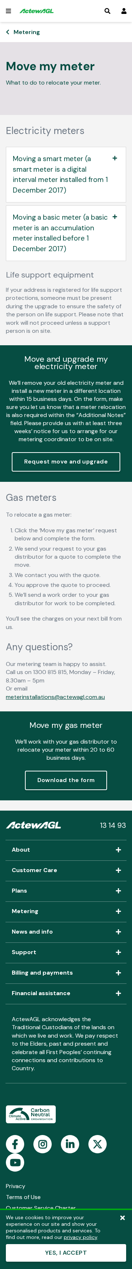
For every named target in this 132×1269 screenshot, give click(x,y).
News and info (32, 932)
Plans (19, 891)
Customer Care (34, 870)
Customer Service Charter (41, 1208)
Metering (27, 32)
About (21, 850)
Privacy (15, 1186)
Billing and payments (42, 973)
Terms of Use (23, 1197)
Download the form (66, 780)
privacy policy (80, 1237)
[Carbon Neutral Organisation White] (31, 1114)
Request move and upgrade (66, 461)
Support (24, 952)
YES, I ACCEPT (66, 1253)
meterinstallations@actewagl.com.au (55, 697)
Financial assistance (41, 993)
